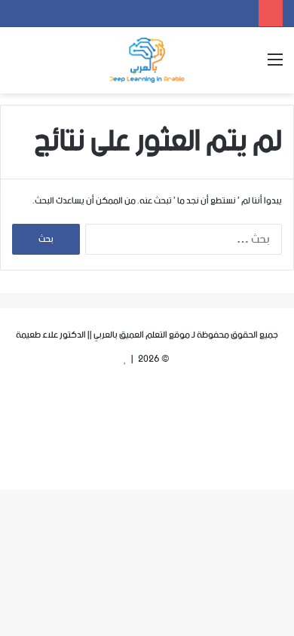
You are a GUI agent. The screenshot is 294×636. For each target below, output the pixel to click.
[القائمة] (275, 66)
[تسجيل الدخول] (71, 66)
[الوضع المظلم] (45, 66)
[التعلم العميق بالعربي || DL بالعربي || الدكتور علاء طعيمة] (146, 60)
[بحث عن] (18, 66)
